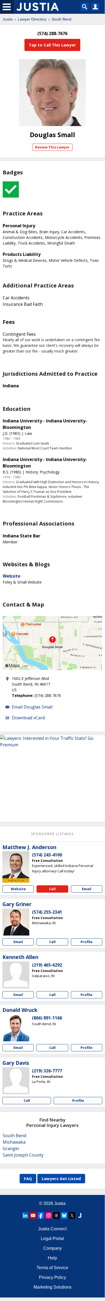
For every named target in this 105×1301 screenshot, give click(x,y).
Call (52, 888)
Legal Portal (52, 1238)
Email (86, 888)
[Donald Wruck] (15, 1027)
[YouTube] (33, 1215)
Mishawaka (14, 1142)
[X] (72, 1215)
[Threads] (56, 1215)
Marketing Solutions (52, 1287)
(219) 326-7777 (47, 1071)
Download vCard (28, 718)
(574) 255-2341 (47, 912)
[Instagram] (48, 1215)
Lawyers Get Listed (61, 1178)
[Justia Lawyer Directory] (80, 1215)
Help (52, 1258)
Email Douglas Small (32, 707)
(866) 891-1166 (47, 1018)
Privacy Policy (52, 1277)
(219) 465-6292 (47, 965)
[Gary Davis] (15, 1080)
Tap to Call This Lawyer (52, 45)
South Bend (61, 19)
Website (11, 576)
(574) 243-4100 (47, 855)
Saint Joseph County (23, 1155)
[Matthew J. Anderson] (15, 864)
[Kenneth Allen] (15, 974)
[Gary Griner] (15, 922)
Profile (86, 941)
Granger (11, 1148)
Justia (8, 19)
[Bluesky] (64, 1215)
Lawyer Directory (32, 19)
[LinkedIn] (25, 1215)
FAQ (28, 1178)
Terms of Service (52, 1267)
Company (52, 1248)
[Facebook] (41, 1215)
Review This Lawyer (52, 147)
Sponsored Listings (52, 834)
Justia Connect (52, 1229)
